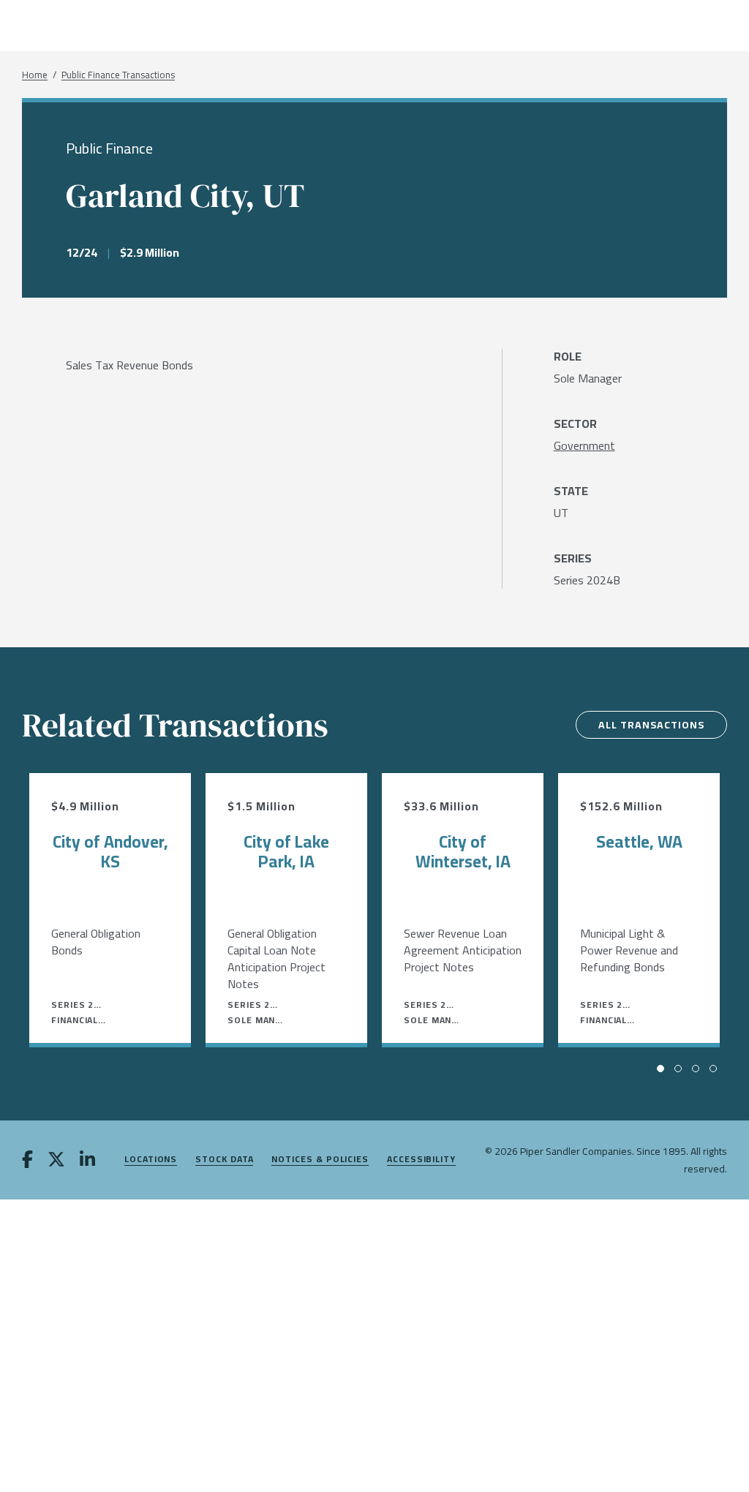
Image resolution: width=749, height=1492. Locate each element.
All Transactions (651, 724)
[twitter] (56, 1161)
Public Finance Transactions (118, 74)
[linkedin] (87, 1161)
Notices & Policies (320, 1159)
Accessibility (421, 1159)
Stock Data (224, 1159)
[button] (660, 1068)
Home (35, 74)
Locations (150, 1159)
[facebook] (27, 1161)
